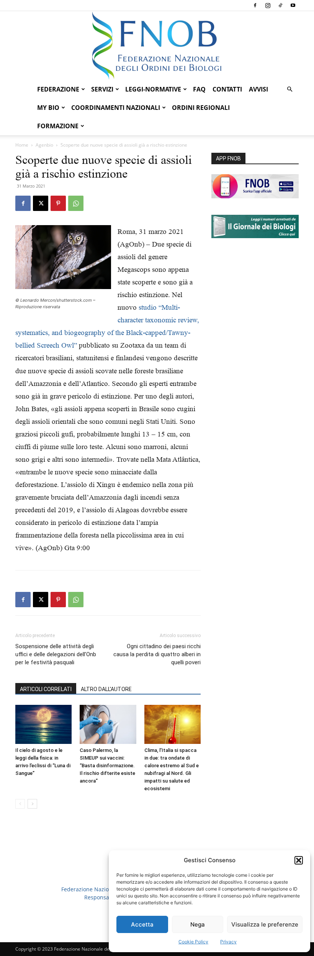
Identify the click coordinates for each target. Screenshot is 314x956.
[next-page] (32, 804)
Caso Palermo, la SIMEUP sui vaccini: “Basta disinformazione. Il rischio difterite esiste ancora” (107, 765)
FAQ (199, 89)
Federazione (58, 89)
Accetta (142, 924)
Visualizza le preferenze (264, 924)
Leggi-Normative (153, 89)
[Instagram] (267, 5)
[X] (40, 203)
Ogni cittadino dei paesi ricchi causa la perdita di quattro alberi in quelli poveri (157, 654)
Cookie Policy (193, 942)
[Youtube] (293, 5)
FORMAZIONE (57, 126)
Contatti (227, 89)
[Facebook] (255, 5)
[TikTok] (280, 5)
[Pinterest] (58, 203)
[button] (299, 860)
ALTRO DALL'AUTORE (106, 689)
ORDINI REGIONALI (201, 107)
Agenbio (44, 145)
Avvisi (258, 89)
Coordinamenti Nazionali (115, 107)
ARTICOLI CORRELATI (46, 689)
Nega (197, 924)
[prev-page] (20, 804)
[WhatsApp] (75, 203)
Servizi (102, 89)
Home (21, 145)
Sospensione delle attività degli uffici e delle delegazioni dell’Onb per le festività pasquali (55, 654)
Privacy (228, 942)
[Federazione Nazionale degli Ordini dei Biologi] (157, 45)
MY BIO (48, 107)
